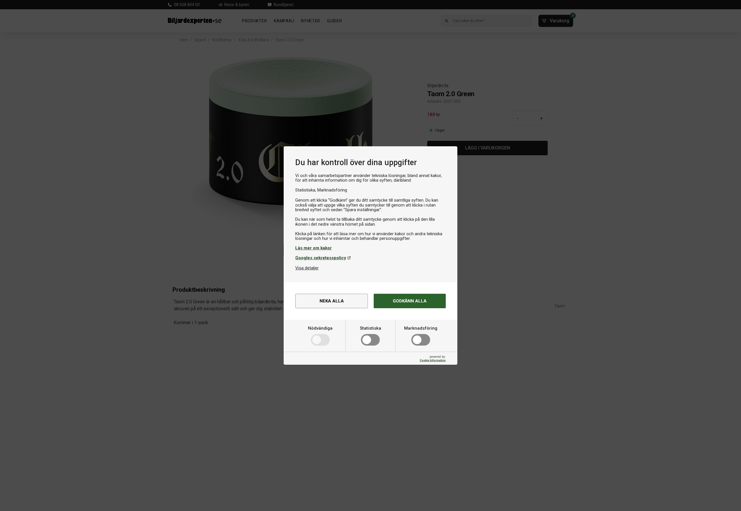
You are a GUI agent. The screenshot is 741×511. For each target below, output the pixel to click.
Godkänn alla (410, 301)
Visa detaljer (307, 268)
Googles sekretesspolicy (320, 257)
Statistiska (370, 328)
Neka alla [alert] (332, 301)
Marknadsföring (420, 328)
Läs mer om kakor (313, 248)
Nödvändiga (320, 328)
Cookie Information (433, 360)
